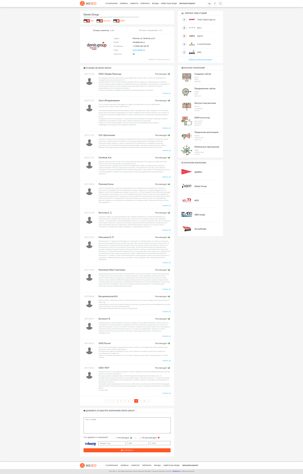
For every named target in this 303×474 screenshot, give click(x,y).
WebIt (196, 79)
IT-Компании (111, 3)
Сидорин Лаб (198, 138)
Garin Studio (198, 121)
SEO (92, 21)
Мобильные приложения (206, 147)
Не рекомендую (149, 437)
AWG (199, 52)
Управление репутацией (206, 132)
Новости (134, 3)
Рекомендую (123, 437)
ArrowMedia (198, 108)
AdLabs (196, 106)
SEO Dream (198, 123)
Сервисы (124, 3)
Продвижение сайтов (204, 89)
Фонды (155, 3)
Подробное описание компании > (159, 59)
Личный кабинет (187, 3)
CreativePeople (204, 44)
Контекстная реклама (205, 103)
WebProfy (197, 81)
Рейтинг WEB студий (195, 13)
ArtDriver (197, 154)
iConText (197, 110)
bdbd (196, 94)
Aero (199, 27)
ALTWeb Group (199, 152)
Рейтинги (145, 3)
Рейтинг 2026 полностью (200, 59)
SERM (122, 21)
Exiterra (196, 136)
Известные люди (169, 3)
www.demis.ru (139, 50)
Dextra (196, 77)
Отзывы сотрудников (150, 30)
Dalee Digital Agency (206, 19)
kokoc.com (197, 96)
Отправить (127, 450)
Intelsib (196, 92)
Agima (200, 36)
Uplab (196, 150)
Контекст (107, 21)
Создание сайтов (202, 74)
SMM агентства (202, 118)
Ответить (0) (166, 93)
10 (144, 401)
